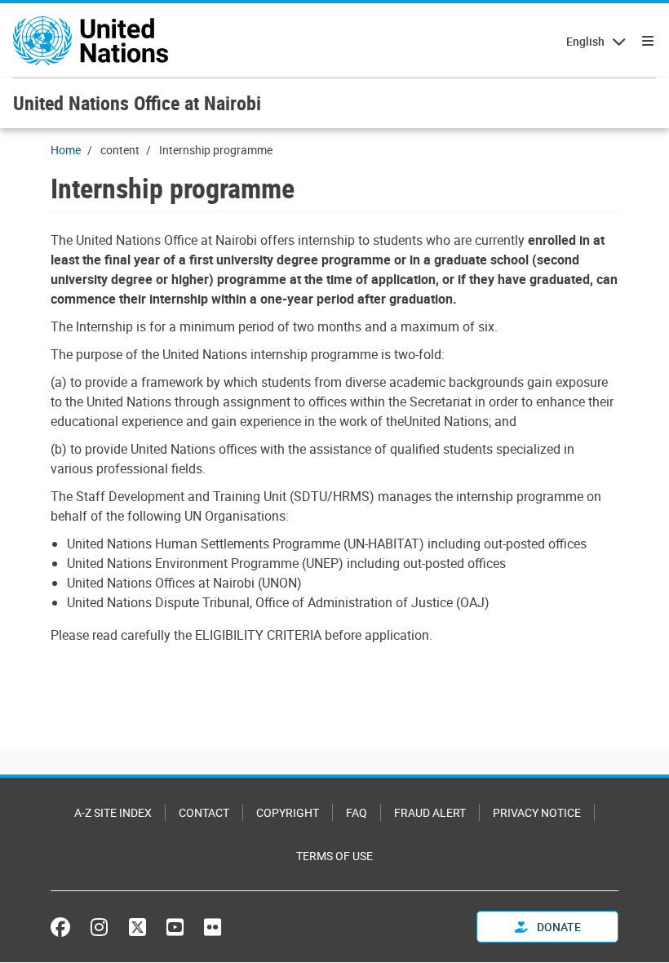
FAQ (356, 812)
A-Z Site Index (113, 812)
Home (66, 150)
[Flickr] (212, 927)
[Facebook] (64, 927)
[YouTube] (175, 927)
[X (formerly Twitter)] (137, 927)
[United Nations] (90, 40)
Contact (204, 812)
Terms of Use (334, 855)
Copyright (287, 812)
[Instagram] (99, 927)
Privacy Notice (537, 812)
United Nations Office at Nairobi (137, 103)
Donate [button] (557, 926)
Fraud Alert (430, 812)
